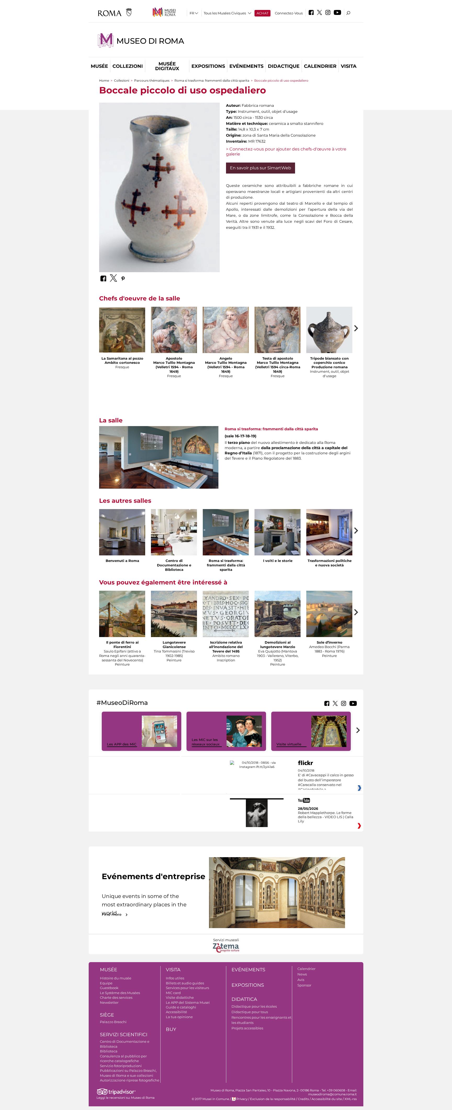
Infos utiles (175, 978)
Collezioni (127, 66)
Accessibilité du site (327, 1099)
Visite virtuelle (288, 744)
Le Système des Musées (120, 993)
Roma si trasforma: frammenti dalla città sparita (211, 80)
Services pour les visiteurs (187, 988)
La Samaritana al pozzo (122, 358)
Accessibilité (176, 1012)
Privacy (241, 1099)
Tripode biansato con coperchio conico (329, 360)
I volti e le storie (277, 561)
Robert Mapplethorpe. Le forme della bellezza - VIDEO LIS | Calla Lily (325, 817)
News (302, 974)
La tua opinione (179, 1017)
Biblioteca (108, 1051)
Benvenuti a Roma (122, 561)
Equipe (106, 983)
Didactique (284, 66)
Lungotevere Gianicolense (174, 644)
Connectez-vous (289, 13)
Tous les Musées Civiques (225, 13)
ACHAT (262, 13)
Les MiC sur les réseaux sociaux (205, 742)
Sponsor (304, 985)
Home (104, 80)
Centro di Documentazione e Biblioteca (174, 565)
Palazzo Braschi (113, 1022)
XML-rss (350, 1099)
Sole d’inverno (329, 642)
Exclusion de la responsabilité (272, 1099)
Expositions (208, 66)
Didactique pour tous (249, 1012)
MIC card (173, 993)
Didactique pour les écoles (254, 1006)
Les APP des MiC (121, 744)
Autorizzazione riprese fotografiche (129, 1080)
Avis (300, 980)
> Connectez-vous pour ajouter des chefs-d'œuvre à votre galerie (286, 152)
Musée (99, 66)
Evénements (246, 66)
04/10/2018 (326, 780)
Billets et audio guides (185, 983)
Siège (107, 1015)
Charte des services (116, 997)
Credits (303, 1099)
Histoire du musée (115, 978)
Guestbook (109, 988)
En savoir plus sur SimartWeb (260, 167)
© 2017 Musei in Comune (210, 1099)
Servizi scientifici (123, 1034)
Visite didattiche (180, 997)
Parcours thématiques (152, 80)
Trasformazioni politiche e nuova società (330, 563)
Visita (349, 66)
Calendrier (320, 66)
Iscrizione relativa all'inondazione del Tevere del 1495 (226, 646)
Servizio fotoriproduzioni (121, 1066)
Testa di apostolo (277, 358)
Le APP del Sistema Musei (188, 1002)
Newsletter (109, 1002)
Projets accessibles (247, 1028)
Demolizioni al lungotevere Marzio (277, 644)
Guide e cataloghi (181, 1007)
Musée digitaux (167, 66)
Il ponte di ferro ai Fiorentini (122, 644)
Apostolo (174, 358)
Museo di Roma (150, 41)
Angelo (225, 358)
